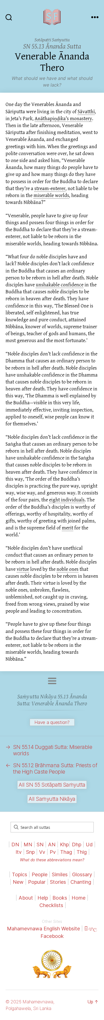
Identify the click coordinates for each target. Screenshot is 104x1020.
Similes (60, 874)
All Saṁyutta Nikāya (52, 799)
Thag (66, 852)
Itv (19, 852)
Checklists (51, 905)
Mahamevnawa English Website (43, 928)
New (18, 882)
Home (78, 898)
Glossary (82, 874)
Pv (53, 852)
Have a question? (52, 722)
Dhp (76, 844)
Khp (64, 844)
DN (15, 844)
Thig (82, 852)
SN (40, 844)
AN (51, 844)
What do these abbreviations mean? (52, 860)
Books (59, 898)
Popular (36, 882)
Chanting (80, 882)
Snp (30, 852)
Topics (19, 874)
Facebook (52, 936)
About (26, 898)
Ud (89, 844)
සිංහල (90, 928)
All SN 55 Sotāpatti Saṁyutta (52, 785)
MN (28, 844)
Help (42, 898)
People (39, 874)
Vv (42, 852)
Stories (58, 882)
